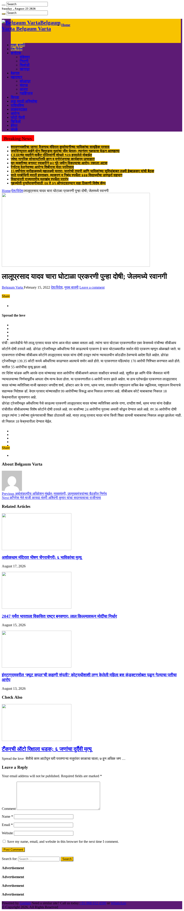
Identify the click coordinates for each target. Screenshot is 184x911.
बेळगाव (15, 73)
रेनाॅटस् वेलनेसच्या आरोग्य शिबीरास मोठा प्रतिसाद (42, 167)
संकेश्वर (25, 57)
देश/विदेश (16, 49)
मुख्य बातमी (18, 45)
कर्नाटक (16, 53)
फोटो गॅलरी (18, 117)
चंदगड (24, 85)
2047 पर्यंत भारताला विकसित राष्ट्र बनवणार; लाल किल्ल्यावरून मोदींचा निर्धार (59, 616)
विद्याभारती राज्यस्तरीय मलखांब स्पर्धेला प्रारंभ (39, 179)
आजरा (24, 89)
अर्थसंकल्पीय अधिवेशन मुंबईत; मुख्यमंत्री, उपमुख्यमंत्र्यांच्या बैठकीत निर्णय (54, 494)
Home (65, 25)
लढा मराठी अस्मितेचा (24, 101)
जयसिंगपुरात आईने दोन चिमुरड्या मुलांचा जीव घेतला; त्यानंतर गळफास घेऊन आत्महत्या (65, 151)
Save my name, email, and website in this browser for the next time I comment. (63, 841)
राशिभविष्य (17, 105)
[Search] (3, 5)
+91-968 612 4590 (93, 903)
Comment (9, 809)
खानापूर (25, 69)
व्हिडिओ (16, 121)
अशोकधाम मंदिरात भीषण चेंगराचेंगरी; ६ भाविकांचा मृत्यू (42, 557)
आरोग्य (15, 113)
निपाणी (24, 61)
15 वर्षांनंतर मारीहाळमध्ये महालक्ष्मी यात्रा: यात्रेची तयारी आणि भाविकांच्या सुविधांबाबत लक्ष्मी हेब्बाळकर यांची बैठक (82, 171)
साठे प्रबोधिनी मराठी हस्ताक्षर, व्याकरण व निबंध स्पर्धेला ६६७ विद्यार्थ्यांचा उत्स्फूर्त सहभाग (66, 175)
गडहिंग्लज (26, 93)
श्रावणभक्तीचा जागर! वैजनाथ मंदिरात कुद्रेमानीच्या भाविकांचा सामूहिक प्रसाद (60, 147)
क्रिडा (15, 97)
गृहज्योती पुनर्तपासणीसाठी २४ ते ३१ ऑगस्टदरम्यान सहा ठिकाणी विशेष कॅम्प (58, 183)
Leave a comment (92, 287)
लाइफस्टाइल (19, 109)
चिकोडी (25, 65)
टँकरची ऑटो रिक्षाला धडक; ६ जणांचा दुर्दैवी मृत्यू (47, 749)
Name (7, 816)
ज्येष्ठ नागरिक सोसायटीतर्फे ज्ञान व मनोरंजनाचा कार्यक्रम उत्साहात (53, 159)
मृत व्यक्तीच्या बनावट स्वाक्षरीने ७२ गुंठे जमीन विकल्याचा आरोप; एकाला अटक (59, 163)
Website (7, 833)
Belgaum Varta (13, 287)
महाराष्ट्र (16, 77)
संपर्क (14, 129)
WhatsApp (118, 903)
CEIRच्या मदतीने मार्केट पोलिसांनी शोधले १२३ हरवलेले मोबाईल (51, 155)
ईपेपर (14, 125)
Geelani (25, 903)
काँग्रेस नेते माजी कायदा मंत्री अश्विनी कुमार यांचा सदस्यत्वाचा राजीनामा (51, 498)
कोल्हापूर (25, 81)
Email (7, 825)
